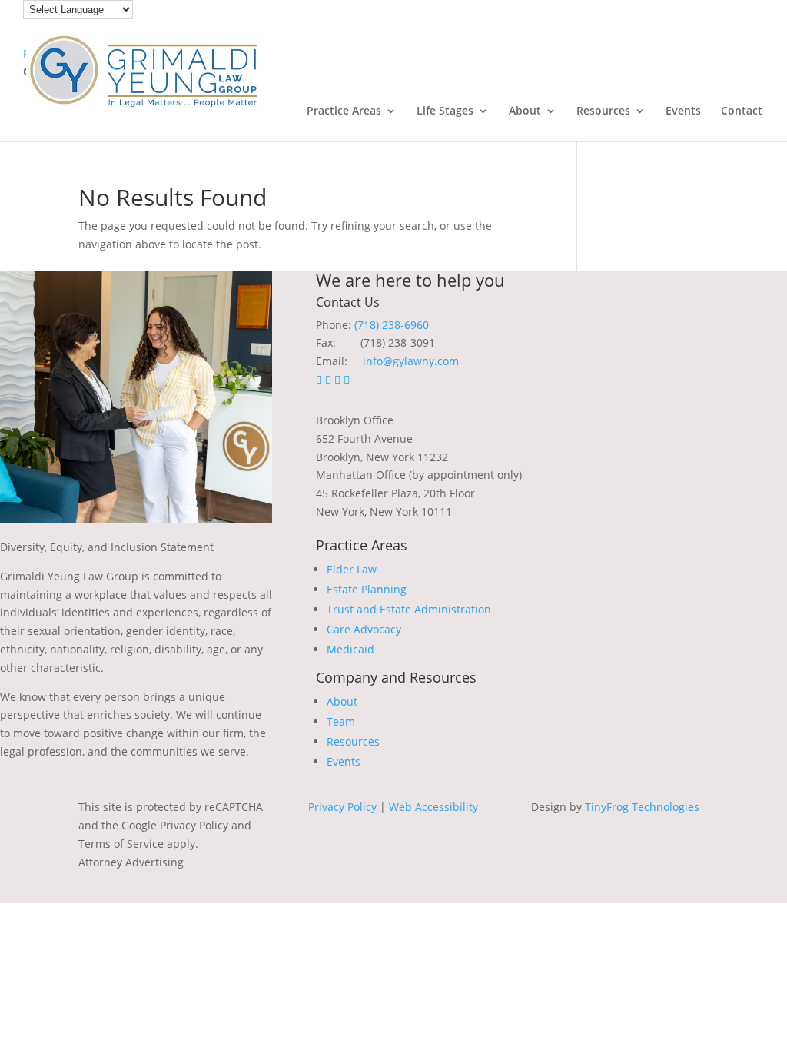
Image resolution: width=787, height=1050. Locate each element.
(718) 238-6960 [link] (391, 324)
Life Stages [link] (445, 111)
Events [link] (683, 111)
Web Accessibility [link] (433, 806)
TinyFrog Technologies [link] (642, 806)
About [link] (525, 111)
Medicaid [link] (350, 649)
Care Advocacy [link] (364, 629)
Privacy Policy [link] (342, 806)
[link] (143, 69)
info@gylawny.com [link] (411, 361)
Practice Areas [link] (344, 111)
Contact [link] (741, 111)
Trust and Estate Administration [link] (409, 609)
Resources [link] (603, 111)
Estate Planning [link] (367, 589)
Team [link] (341, 721)
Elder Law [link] (352, 569)
